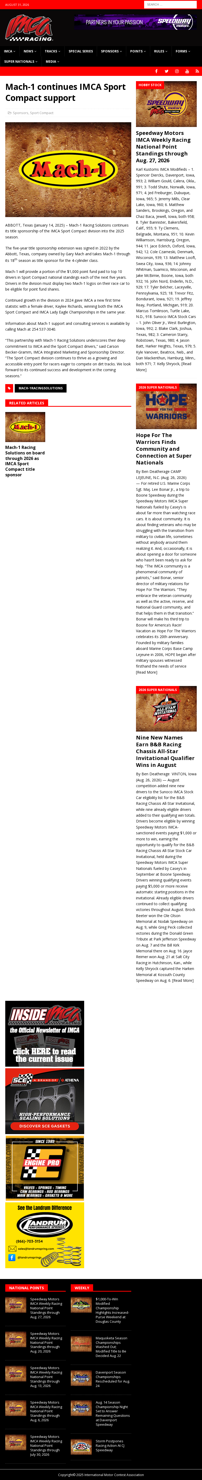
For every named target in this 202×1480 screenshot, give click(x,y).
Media (51, 61)
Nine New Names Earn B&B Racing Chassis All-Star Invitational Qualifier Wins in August (165, 751)
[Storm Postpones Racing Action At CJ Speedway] (81, 1447)
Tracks (51, 51)
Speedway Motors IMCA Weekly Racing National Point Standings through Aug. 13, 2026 (46, 1376)
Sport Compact (41, 112)
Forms (181, 51)
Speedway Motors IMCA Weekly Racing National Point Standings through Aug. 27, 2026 (163, 146)
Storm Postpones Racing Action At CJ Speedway (110, 1445)
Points (136, 51)
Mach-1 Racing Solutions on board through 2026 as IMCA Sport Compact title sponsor (25, 461)
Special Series (81, 51)
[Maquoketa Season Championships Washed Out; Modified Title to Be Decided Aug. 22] (81, 1344)
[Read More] (146, 672)
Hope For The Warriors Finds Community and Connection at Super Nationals (164, 449)
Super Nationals (19, 61)
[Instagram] (176, 71)
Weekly (82, 1287)
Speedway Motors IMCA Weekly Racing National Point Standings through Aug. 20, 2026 (46, 1342)
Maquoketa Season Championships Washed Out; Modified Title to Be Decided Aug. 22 (111, 1347)
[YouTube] (187, 71)
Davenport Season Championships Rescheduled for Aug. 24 (113, 1379)
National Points (26, 1287)
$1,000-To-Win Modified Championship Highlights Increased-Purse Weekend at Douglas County (112, 1310)
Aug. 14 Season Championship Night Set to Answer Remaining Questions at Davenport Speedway (113, 1413)
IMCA (8, 51)
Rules (159, 51)
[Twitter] (166, 71)
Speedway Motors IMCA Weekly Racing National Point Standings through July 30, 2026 (46, 1445)
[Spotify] (197, 71)
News (28, 51)
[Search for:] (170, 4)
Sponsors (110, 51)
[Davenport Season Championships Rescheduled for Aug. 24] (81, 1378)
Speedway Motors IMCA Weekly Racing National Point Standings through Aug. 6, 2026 (46, 1411)
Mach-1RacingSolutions (41, 388)
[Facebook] (156, 71)
